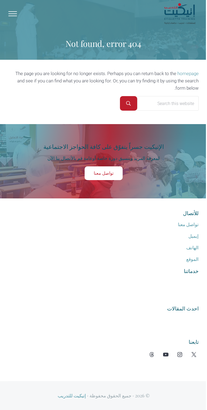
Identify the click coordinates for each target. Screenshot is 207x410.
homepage (188, 73)
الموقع (192, 259)
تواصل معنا (103, 173)
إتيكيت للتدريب (72, 395)
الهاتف (192, 247)
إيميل (193, 236)
